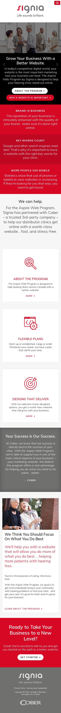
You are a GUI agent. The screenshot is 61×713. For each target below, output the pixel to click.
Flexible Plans (30, 339)
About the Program (30, 279)
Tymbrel (36, 694)
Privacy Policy (19, 688)
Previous (2, 62)
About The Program (28, 91)
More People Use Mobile (30, 170)
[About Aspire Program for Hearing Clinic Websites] (30, 272)
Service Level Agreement (37, 688)
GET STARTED (29, 657)
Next (55, 62)
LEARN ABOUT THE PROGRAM (22, 608)
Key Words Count (30, 140)
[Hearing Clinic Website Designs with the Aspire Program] (30, 392)
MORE (29, 356)
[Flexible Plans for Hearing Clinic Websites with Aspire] (30, 332)
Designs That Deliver (30, 399)
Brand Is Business (30, 110)
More (29, 296)
